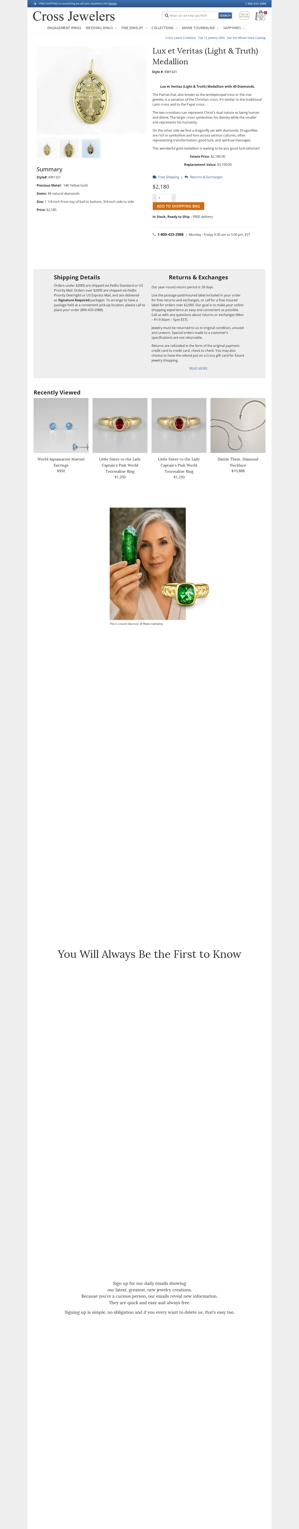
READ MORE (198, 368)
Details (112, 3)
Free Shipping (168, 177)
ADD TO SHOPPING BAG (178, 206)
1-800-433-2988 (255, 3)
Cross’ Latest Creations (180, 38)
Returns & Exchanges (205, 177)
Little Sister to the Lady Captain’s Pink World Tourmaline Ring (120, 465)
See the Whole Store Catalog (246, 38)
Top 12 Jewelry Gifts (211, 38)
